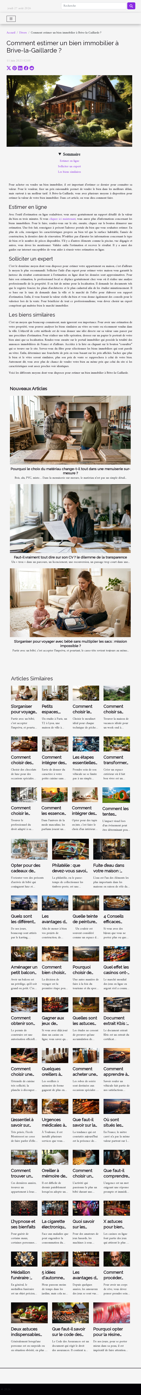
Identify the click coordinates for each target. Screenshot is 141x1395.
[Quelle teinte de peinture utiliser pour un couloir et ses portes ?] (86, 903)
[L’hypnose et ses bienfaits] (24, 1208)
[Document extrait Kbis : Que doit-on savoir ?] (117, 1004)
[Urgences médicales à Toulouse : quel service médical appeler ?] (55, 1106)
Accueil (11, 32)
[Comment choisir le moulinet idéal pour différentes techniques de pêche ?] (86, 692)
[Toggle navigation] (11, 19)
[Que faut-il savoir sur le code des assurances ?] (70, 1312)
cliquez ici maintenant (62, 219)
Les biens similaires (69, 172)
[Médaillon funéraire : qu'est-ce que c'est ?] (24, 1259)
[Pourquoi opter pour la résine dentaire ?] (111, 1312)
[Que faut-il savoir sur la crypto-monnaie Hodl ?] (86, 1106)
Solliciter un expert (69, 166)
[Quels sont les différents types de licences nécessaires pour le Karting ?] (24, 903)
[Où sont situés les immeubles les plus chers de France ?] (117, 1106)
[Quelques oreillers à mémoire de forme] (55, 1055)
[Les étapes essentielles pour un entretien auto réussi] (86, 743)
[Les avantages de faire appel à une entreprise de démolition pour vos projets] (55, 903)
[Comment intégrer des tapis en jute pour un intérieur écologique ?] (85, 794)
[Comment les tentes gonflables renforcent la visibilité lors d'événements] (116, 795)
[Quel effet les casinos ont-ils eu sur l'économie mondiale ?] (117, 953)
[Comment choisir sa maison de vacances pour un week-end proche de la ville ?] (117, 692)
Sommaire (71, 154)
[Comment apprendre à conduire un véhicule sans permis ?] (117, 1055)
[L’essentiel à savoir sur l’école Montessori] (24, 1106)
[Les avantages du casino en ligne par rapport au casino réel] (86, 1259)
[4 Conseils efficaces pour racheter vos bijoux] (117, 903)
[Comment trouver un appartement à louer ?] (24, 1157)
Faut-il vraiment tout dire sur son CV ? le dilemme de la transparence (70, 557)
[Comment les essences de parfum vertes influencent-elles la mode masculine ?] (54, 794)
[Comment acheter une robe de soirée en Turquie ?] (86, 1055)
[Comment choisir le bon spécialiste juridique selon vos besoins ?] (24, 794)
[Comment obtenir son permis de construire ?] (24, 1004)
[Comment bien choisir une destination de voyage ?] (55, 953)
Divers (23, 32)
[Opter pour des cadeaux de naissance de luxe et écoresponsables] (29, 849)
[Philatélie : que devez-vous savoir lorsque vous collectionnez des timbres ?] (70, 849)
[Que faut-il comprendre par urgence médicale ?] (117, 1157)
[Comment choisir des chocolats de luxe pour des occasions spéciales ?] (24, 743)
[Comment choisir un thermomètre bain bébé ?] (86, 1157)
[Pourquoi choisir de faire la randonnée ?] (86, 953)
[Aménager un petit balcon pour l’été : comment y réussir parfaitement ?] (24, 953)
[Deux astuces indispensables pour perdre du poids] (29, 1312)
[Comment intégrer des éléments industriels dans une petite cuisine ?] (55, 743)
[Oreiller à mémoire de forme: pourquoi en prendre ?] (55, 1157)
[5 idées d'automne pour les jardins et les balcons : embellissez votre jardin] (55, 1259)
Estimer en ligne (69, 161)
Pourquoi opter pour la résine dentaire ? (108, 1334)
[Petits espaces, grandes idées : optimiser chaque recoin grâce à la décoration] (55, 692)
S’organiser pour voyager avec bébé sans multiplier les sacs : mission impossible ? (70, 643)
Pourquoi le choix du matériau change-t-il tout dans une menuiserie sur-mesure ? (70, 471)
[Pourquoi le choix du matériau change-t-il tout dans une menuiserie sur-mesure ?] (70, 430)
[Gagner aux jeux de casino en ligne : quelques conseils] (55, 1004)
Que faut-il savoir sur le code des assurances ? (68, 1334)
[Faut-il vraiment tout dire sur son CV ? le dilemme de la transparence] (70, 518)
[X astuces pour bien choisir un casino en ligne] (117, 1208)
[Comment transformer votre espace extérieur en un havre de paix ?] (117, 743)
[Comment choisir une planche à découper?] (24, 1055)
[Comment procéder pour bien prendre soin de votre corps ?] (117, 1259)
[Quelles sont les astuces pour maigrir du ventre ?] (86, 1004)
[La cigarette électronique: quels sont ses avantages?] (55, 1208)
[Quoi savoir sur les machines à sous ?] (86, 1208)
